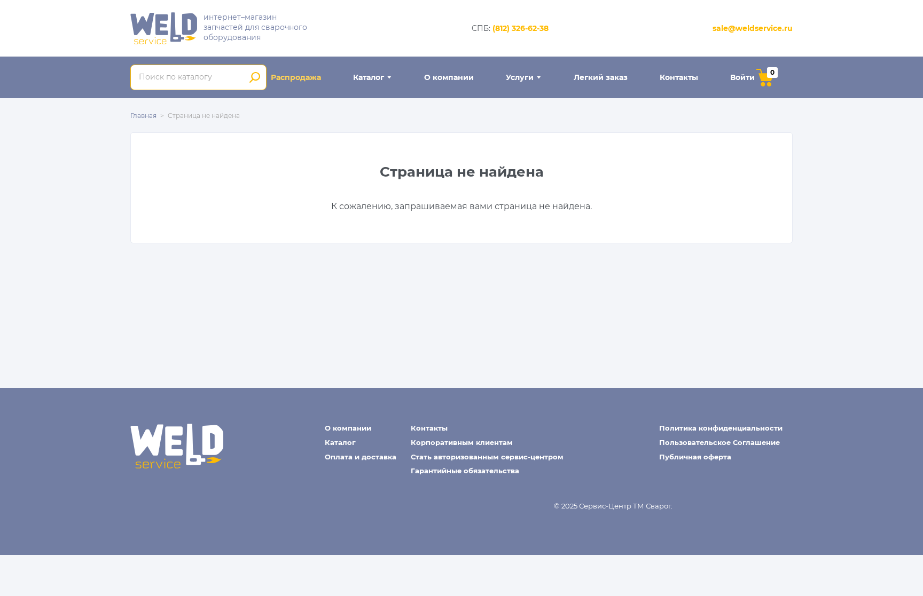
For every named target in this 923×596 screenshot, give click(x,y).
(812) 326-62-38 (520, 28)
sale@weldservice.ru (753, 28)
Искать (255, 77)
